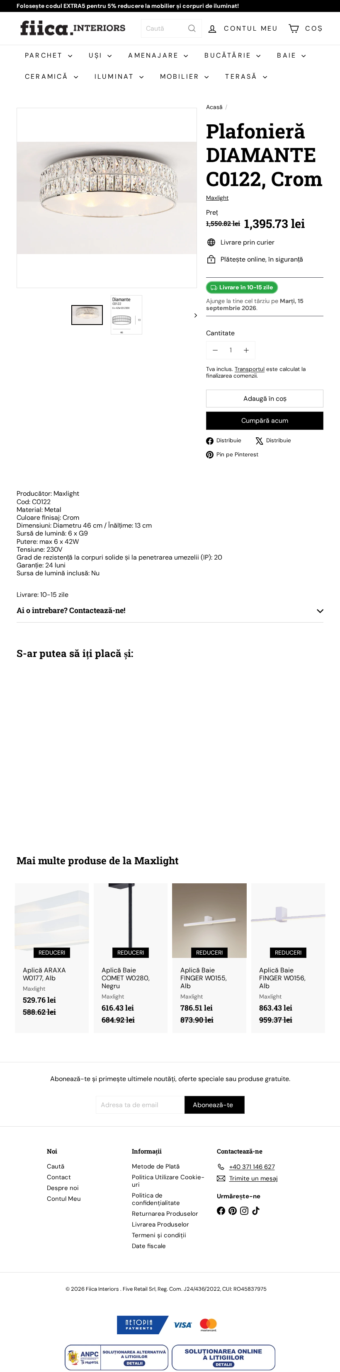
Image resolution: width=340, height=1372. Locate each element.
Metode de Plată (156, 1166)
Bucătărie (229, 55)
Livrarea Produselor (160, 1224)
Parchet (45, 55)
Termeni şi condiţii (159, 1235)
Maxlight (156, 860)
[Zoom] (107, 198)
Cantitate (220, 333)
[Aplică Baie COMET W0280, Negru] (130, 958)
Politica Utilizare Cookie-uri (168, 1181)
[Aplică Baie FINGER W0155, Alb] (209, 958)
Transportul (250, 369)
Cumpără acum (264, 420)
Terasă (242, 76)
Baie (288, 55)
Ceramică (48, 76)
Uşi (97, 55)
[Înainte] (192, 314)
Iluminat (116, 76)
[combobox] (171, 28)
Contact (59, 1177)
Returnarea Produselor (165, 1214)
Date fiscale (149, 1246)
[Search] (192, 28)
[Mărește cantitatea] (246, 350)
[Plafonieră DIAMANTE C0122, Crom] (39, 751)
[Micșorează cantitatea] (215, 350)
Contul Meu (64, 1199)
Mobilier (181, 76)
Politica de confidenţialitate (156, 1199)
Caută (55, 1166)
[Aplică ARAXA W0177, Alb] (52, 954)
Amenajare (155, 55)
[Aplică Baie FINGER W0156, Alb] (288, 958)
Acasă (214, 107)
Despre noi (63, 1188)
